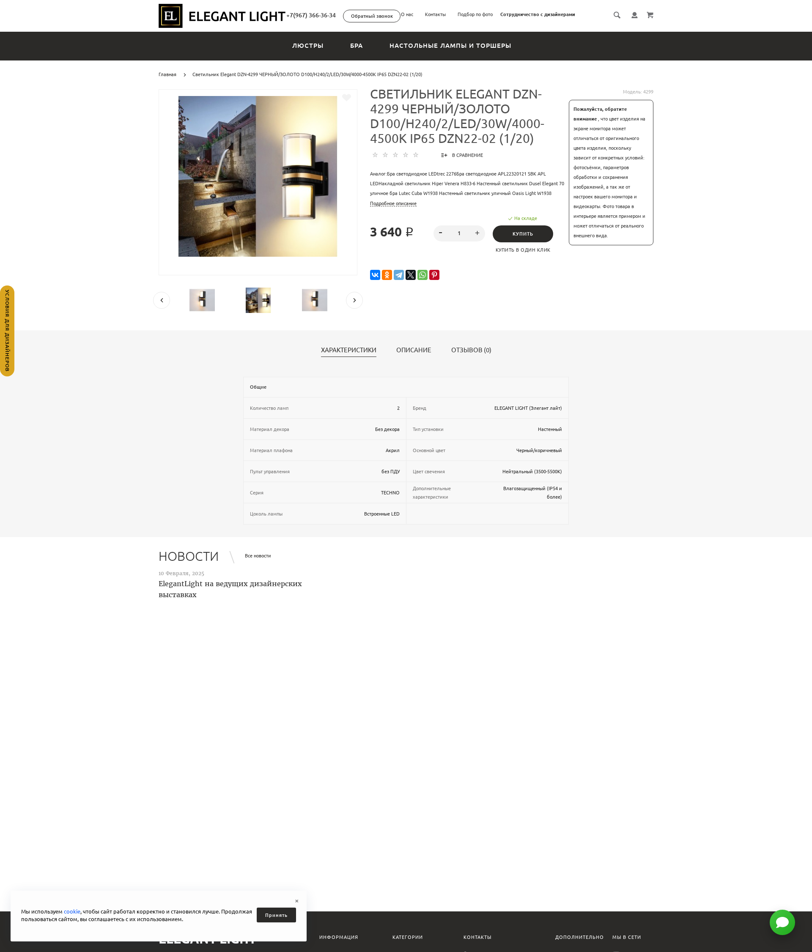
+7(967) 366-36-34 (311, 15)
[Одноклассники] (387, 275)
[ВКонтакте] (375, 275)
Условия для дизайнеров (7, 331)
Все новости (258, 555)
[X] (411, 275)
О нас (407, 14)
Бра (356, 45)
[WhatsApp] (422, 275)
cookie (72, 911)
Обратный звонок (372, 16)
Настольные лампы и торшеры (450, 45)
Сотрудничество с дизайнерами (537, 14)
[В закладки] (346, 98)
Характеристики (348, 350)
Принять (276, 915)
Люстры (308, 45)
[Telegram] (399, 275)
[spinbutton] (459, 233)
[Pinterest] (434, 275)
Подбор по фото (475, 14)
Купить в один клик (523, 249)
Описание (413, 350)
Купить (523, 233)
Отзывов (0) (471, 350)
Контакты (435, 14)
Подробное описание (393, 203)
